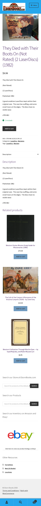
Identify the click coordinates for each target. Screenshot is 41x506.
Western (16, 143)
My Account (7, 502)
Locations (8, 472)
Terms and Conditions (11, 490)
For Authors (9, 465)
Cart (31, 500)
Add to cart (9, 128)
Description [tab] (7, 154)
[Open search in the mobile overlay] (21, 386)
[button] (35, 17)
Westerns (21, 141)
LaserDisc (13, 141)
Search (20, 502)
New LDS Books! (10, 468)
